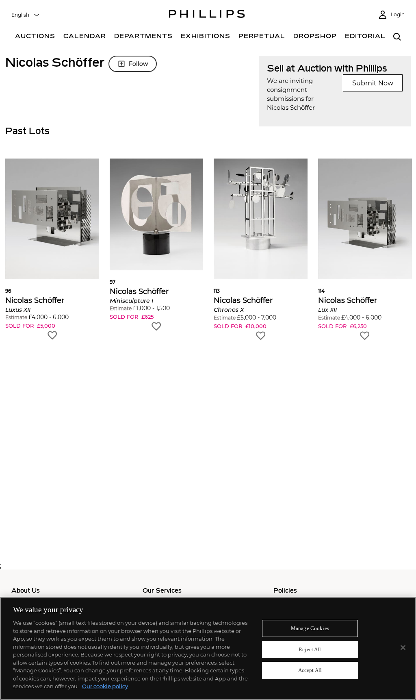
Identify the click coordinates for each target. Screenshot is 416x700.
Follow (138, 63)
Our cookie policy (105, 686)
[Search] (397, 37)
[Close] (403, 648)
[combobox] (25, 15)
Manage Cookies (310, 628)
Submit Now (372, 83)
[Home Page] (207, 15)
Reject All (310, 649)
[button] (52, 250)
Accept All (310, 670)
